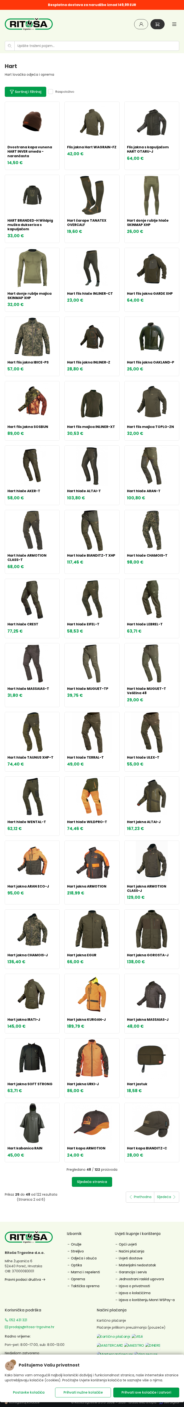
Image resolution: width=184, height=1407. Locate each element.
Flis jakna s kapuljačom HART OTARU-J (148, 149)
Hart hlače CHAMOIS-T (147, 555)
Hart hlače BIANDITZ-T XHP (91, 555)
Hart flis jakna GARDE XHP (150, 293)
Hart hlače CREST (22, 624)
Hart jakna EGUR (81, 955)
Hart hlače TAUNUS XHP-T (30, 757)
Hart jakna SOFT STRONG (29, 1084)
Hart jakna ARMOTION (86, 886)
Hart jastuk (137, 1084)
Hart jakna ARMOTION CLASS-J (146, 888)
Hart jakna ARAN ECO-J (28, 886)
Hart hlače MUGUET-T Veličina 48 (146, 690)
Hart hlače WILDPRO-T (87, 821)
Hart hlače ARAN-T (144, 491)
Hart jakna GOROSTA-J (148, 955)
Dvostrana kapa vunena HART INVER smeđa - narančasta (29, 151)
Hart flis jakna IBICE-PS (28, 362)
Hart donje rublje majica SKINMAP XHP (29, 295)
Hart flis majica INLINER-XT (91, 426)
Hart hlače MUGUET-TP (87, 688)
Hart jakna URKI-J (83, 1084)
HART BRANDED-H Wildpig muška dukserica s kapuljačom (30, 224)
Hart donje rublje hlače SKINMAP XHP (148, 222)
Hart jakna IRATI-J (23, 1019)
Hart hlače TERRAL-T (85, 757)
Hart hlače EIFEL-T (83, 624)
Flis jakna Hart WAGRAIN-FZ (91, 147)
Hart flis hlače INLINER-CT (90, 293)
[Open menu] (174, 24)
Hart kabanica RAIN (24, 1148)
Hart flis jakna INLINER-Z (88, 362)
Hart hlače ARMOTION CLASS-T (26, 557)
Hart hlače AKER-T (23, 491)
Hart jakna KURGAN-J (86, 1019)
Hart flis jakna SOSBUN (27, 426)
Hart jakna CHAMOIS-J (27, 955)
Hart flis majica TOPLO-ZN (150, 426)
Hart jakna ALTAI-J (144, 821)
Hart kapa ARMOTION (86, 1148)
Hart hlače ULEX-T (143, 757)
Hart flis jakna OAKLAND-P (150, 362)
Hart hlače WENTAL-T (26, 821)
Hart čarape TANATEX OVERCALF (86, 222)
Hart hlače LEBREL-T (145, 624)
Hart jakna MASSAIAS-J (148, 1019)
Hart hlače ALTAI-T (84, 491)
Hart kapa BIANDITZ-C (147, 1148)
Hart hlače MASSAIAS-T (28, 688)
